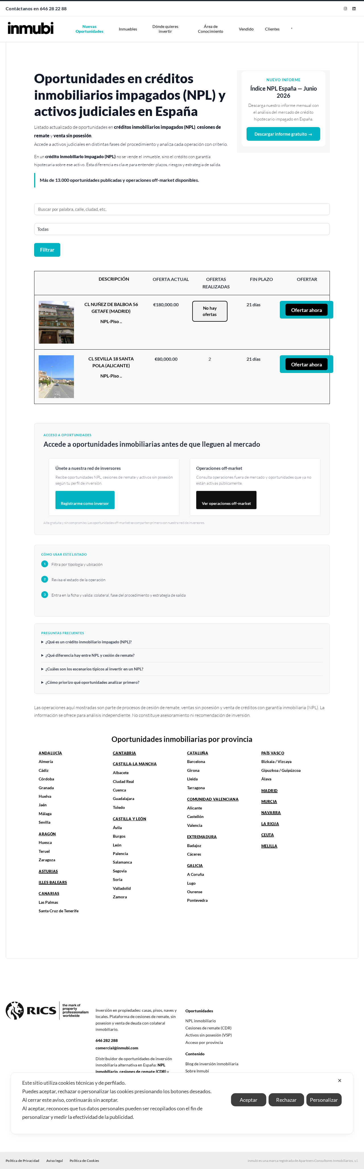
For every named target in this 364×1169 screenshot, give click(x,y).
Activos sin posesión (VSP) (208, 1035)
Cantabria (124, 753)
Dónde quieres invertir (165, 29)
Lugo (191, 883)
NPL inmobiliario (200, 1020)
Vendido (246, 28)
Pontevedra (197, 900)
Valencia (194, 825)
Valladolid (122, 888)
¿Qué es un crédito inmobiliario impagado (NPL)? (89, 641)
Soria (117, 879)
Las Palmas (48, 902)
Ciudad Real (123, 781)
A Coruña (195, 874)
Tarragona (196, 787)
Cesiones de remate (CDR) (208, 1027)
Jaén (43, 804)
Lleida (192, 778)
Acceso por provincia (204, 1042)
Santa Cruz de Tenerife (58, 910)
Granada (46, 787)
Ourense (194, 891)
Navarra (271, 812)
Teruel (44, 851)
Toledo (119, 807)
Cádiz (44, 770)
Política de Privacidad (23, 1160)
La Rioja (270, 823)
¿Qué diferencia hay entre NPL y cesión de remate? (90, 655)
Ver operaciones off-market (226, 503)
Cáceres (194, 854)
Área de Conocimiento (210, 29)
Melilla (269, 846)
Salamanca (122, 862)
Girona (193, 770)
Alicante (194, 807)
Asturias (48, 871)
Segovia (120, 870)
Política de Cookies (84, 1160)
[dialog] (182, 1103)
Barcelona (196, 761)
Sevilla (44, 822)
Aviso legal (54, 1160)
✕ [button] (340, 1080)
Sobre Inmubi (197, 1070)
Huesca (45, 842)
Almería (46, 761)
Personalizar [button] (324, 1100)
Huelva (45, 796)
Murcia (269, 801)
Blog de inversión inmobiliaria (211, 1063)
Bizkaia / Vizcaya (276, 761)
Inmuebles (128, 28)
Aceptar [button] (248, 1100)
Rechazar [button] (286, 1100)
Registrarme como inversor (85, 503)
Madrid (269, 790)
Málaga (45, 813)
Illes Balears (53, 882)
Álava (266, 778)
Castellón (195, 816)
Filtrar (47, 249)
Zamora (120, 896)
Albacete (121, 772)
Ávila (117, 827)
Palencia (120, 853)
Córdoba (46, 778)
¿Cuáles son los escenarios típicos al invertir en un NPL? (94, 668)
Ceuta (267, 835)
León (117, 844)
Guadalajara (123, 798)
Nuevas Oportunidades (89, 29)
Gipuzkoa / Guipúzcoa (281, 770)
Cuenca (119, 790)
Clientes (272, 28)
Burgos (119, 836)
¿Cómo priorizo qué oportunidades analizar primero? (92, 682)
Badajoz (194, 845)
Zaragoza (47, 859)
